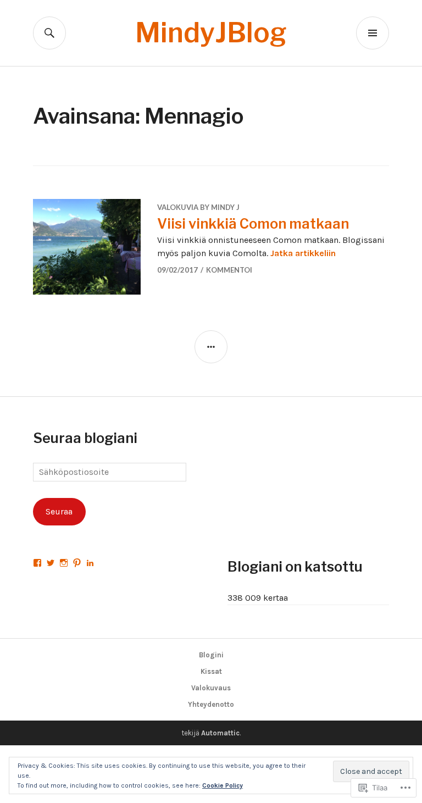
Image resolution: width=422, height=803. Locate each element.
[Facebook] (37, 562)
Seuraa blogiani (85, 438)
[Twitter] (50, 562)
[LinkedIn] (90, 562)
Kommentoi (229, 269)
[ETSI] (49, 32)
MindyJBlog (211, 32)
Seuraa (59, 511)
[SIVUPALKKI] (211, 346)
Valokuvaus (211, 688)
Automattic (220, 733)
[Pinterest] (77, 562)
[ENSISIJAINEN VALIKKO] (372, 32)
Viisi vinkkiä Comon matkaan (253, 223)
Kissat (211, 671)
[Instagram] (63, 562)
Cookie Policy (222, 785)
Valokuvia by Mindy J (198, 207)
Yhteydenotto (211, 704)
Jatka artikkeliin (303, 253)
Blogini (211, 655)
